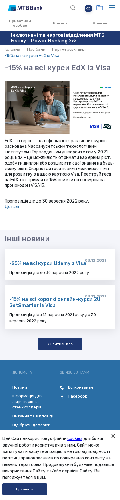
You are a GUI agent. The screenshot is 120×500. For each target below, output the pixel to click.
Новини (100, 23)
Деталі (12, 206)
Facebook (77, 396)
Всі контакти (80, 387)
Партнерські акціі (69, 49)
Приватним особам (20, 23)
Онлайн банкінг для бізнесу (99, 7)
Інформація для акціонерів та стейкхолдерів (27, 401)
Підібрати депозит (31, 425)
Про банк (36, 49)
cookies (74, 438)
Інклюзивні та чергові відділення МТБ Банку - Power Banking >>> (58, 38)
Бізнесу (60, 23)
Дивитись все (60, 344)
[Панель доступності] (88, 8)
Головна (12, 49)
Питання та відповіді (32, 416)
